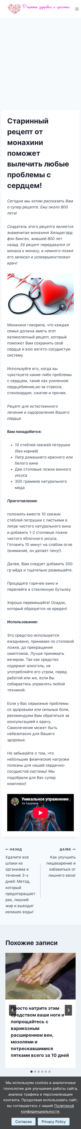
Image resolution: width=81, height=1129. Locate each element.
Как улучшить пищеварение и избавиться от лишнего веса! (61, 863)
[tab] (31, 1072)
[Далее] (68, 1010)
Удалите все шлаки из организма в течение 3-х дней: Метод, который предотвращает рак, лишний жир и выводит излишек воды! (20, 881)
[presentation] (40, 976)
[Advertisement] (40, 60)
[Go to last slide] (12, 1010)
